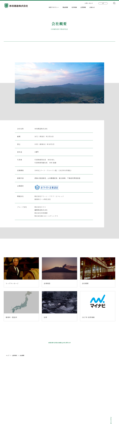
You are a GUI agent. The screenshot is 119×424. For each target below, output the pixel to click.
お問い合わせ (89, 3)
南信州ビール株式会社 (42, 199)
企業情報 (83, 7)
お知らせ (92, 7)
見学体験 (74, 7)
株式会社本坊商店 (41, 213)
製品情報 (65, 7)
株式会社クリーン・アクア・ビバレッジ (49, 196)
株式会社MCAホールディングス (46, 216)
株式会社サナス (40, 207)
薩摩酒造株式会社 (41, 210)
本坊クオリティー (54, 7)
